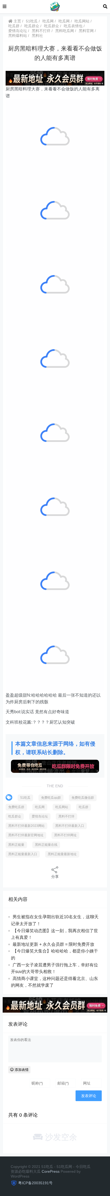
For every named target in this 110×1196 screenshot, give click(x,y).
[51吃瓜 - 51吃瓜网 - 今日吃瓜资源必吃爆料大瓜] (54, 6)
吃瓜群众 (31, 26)
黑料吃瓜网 (64, 31)
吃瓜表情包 (73, 26)
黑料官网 (86, 31)
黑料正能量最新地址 (62, 854)
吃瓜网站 (81, 21)
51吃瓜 (32, 21)
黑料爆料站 (17, 35)
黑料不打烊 (41, 31)
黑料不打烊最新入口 (69, 826)
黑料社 (37, 35)
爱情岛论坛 (17, 31)
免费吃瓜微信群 (83, 798)
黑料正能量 (16, 845)
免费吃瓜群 (16, 807)
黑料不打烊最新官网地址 (26, 835)
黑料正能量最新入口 (22, 854)
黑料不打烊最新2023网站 (26, 826)
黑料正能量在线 (46, 845)
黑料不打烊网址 (65, 835)
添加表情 (21, 1070)
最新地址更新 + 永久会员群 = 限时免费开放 (53, 944)
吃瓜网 (48, 21)
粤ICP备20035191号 (35, 1183)
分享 (55, 876)
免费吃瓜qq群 (51, 798)
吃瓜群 (13, 26)
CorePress (51, 1171)
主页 (17, 21)
